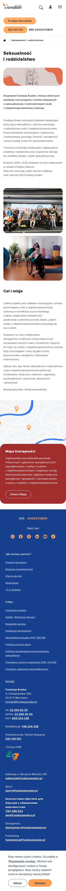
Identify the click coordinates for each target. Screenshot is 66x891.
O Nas (9, 602)
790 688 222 (14, 811)
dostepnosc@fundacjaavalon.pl (25, 827)
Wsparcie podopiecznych (19, 569)
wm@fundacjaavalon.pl (20, 815)
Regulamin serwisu (15, 624)
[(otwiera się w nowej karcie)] (13, 536)
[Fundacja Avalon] (12, 6)
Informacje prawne (15, 610)
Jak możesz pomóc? (18, 554)
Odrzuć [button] (17, 883)
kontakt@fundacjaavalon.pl (21, 702)
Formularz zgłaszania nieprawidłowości (26, 669)
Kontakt (10, 681)
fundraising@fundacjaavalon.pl (25, 840)
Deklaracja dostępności (18, 630)
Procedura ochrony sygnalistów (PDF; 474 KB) (30, 662)
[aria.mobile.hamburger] (60, 7)
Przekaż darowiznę (15, 562)
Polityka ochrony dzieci (18, 644)
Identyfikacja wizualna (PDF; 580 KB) (25, 637)
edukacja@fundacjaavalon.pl (23, 778)
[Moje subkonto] (50, 7)
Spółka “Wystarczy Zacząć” (20, 617)
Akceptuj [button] (40, 883)
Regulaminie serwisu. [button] (22, 861)
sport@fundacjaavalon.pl (21, 790)
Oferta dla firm (13, 576)
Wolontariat (11, 583)
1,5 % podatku (13, 589)
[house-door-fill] (5, 40)
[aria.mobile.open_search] (41, 7)
